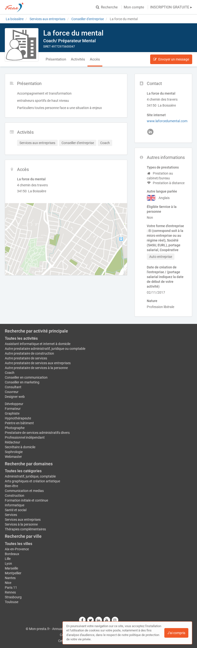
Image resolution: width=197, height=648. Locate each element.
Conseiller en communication (26, 377)
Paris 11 (11, 587)
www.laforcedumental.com (167, 121)
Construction (14, 495)
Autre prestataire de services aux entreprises (38, 363)
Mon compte (134, 7)
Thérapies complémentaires (25, 529)
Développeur (14, 404)
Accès (95, 59)
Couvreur (11, 392)
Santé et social (15, 510)
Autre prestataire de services (26, 358)
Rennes (10, 592)
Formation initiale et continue (26, 500)
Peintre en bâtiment (19, 423)
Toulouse (11, 602)
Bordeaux (12, 554)
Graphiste (12, 413)
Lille (8, 559)
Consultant (13, 387)
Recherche (109, 7)
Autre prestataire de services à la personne (36, 368)
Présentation (56, 59)
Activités (78, 59)
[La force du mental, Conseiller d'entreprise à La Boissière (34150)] (21, 44)
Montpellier (13, 573)
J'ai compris (176, 633)
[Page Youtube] (107, 620)
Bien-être (11, 486)
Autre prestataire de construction (29, 353)
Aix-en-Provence (17, 549)
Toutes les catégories (23, 471)
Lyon (8, 563)
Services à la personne (21, 524)
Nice (8, 583)
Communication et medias (24, 491)
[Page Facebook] (82, 620)
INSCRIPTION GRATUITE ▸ (171, 7)
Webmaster (13, 457)
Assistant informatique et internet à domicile (37, 344)
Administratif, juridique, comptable (30, 476)
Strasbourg (13, 597)
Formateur (13, 409)
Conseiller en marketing (22, 382)
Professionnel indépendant (25, 437)
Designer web (15, 397)
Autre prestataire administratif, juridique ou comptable (45, 349)
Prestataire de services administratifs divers (37, 433)
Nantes (10, 578)
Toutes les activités (21, 338)
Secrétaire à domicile (20, 447)
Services (11, 515)
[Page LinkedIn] (99, 620)
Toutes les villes (18, 543)
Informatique (14, 505)
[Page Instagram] (115, 620)
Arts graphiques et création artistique (32, 481)
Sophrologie (14, 452)
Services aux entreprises (23, 519)
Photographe (15, 428)
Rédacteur (12, 442)
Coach (9, 373)
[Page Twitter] (90, 620)
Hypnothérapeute (18, 418)
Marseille (11, 568)
